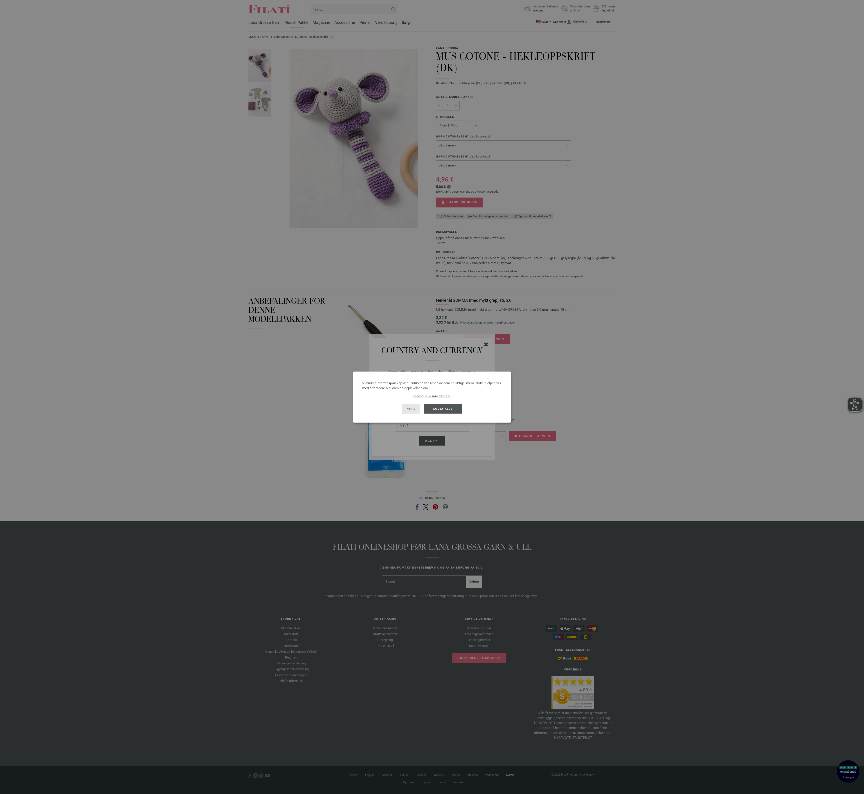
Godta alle (442, 408)
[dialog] (432, 397)
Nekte (411, 408)
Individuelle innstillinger (432, 396)
